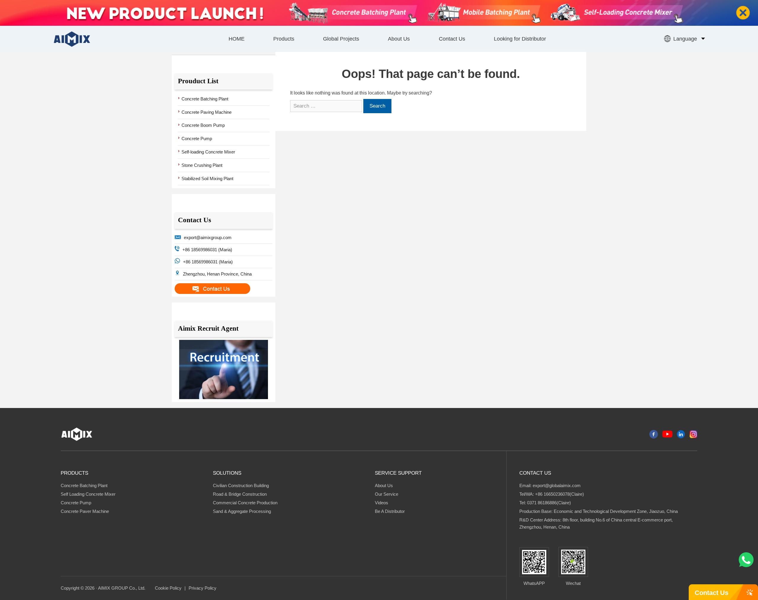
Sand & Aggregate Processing (242, 511)
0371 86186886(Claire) (549, 502)
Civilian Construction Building (241, 485)
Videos (381, 502)
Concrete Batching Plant (205, 98)
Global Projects (341, 39)
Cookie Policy (168, 588)
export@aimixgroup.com (208, 237)
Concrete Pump (197, 138)
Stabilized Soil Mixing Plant (207, 178)
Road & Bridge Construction (240, 494)
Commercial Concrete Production (245, 502)
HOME (237, 39)
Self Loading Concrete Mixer (88, 494)
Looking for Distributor (520, 39)
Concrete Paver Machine (85, 511)
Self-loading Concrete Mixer (208, 151)
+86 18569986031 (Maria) (207, 249)
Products (283, 39)
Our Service (386, 494)
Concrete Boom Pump (203, 125)
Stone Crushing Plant (202, 165)
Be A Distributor (390, 511)
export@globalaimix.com (557, 485)
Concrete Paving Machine (207, 112)
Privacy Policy (202, 588)
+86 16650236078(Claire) (559, 494)
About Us (399, 39)
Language (685, 39)
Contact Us (452, 39)
